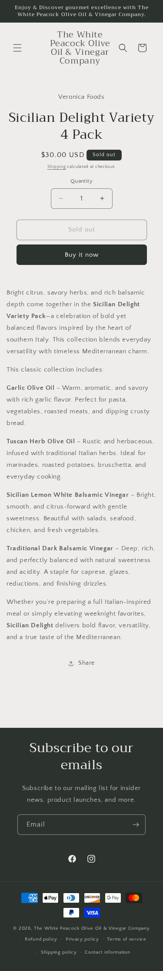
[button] (17, 47)
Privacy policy (82, 939)
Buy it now (82, 254)
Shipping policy (59, 952)
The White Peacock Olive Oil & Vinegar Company (92, 928)
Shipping (56, 166)
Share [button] (86, 663)
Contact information (107, 952)
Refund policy (41, 939)
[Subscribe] (135, 824)
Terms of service (126, 939)
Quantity (81, 181)
